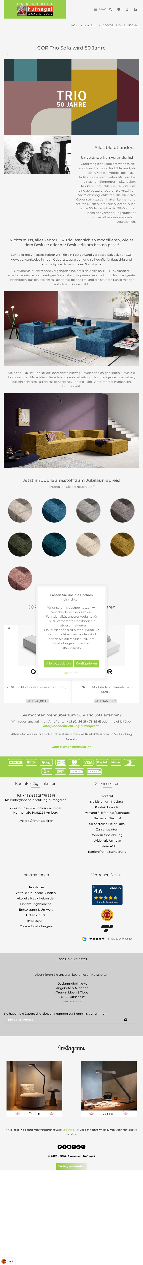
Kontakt (107, 796)
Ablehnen (71, 673)
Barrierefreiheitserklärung (107, 851)
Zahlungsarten (107, 829)
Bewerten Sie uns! (107, 818)
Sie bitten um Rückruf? (107, 801)
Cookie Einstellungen (36, 926)
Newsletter (36, 887)
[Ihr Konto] (127, 9)
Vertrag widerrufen (71, 1166)
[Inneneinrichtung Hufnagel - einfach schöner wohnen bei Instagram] (74, 1147)
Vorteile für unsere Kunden (36, 892)
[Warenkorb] (135, 9)
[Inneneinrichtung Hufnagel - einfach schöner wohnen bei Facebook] (64, 1147)
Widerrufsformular (107, 840)
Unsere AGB (107, 846)
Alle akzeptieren (58, 663)
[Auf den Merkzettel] (9, 628)
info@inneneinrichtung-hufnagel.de (71, 726)
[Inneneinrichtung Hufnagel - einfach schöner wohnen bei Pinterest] (83, 1147)
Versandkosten (71, 1129)
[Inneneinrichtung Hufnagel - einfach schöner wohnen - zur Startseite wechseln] (35, 9)
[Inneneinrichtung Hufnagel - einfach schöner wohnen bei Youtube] (69, 1147)
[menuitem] (99, 9)
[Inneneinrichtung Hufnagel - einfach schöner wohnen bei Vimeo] (60, 1147)
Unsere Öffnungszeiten (35, 820)
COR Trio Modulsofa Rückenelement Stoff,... (105, 689)
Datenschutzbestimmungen (46, 1013)
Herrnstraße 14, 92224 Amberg (35, 812)
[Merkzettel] (119, 9)
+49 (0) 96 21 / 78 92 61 (39, 795)
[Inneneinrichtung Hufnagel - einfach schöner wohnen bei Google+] (78, 1147)
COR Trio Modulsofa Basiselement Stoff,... (37, 687)
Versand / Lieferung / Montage (107, 812)
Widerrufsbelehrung (107, 835)
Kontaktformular (107, 807)
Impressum (36, 920)
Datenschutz (35, 915)
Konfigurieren (86, 663)
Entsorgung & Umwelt (36, 909)
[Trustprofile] (107, 915)
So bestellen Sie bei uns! (107, 823)
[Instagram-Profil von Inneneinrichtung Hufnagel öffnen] (71, 1049)
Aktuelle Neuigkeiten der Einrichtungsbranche (36, 901)
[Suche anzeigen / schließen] (110, 9)
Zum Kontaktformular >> (71, 746)
